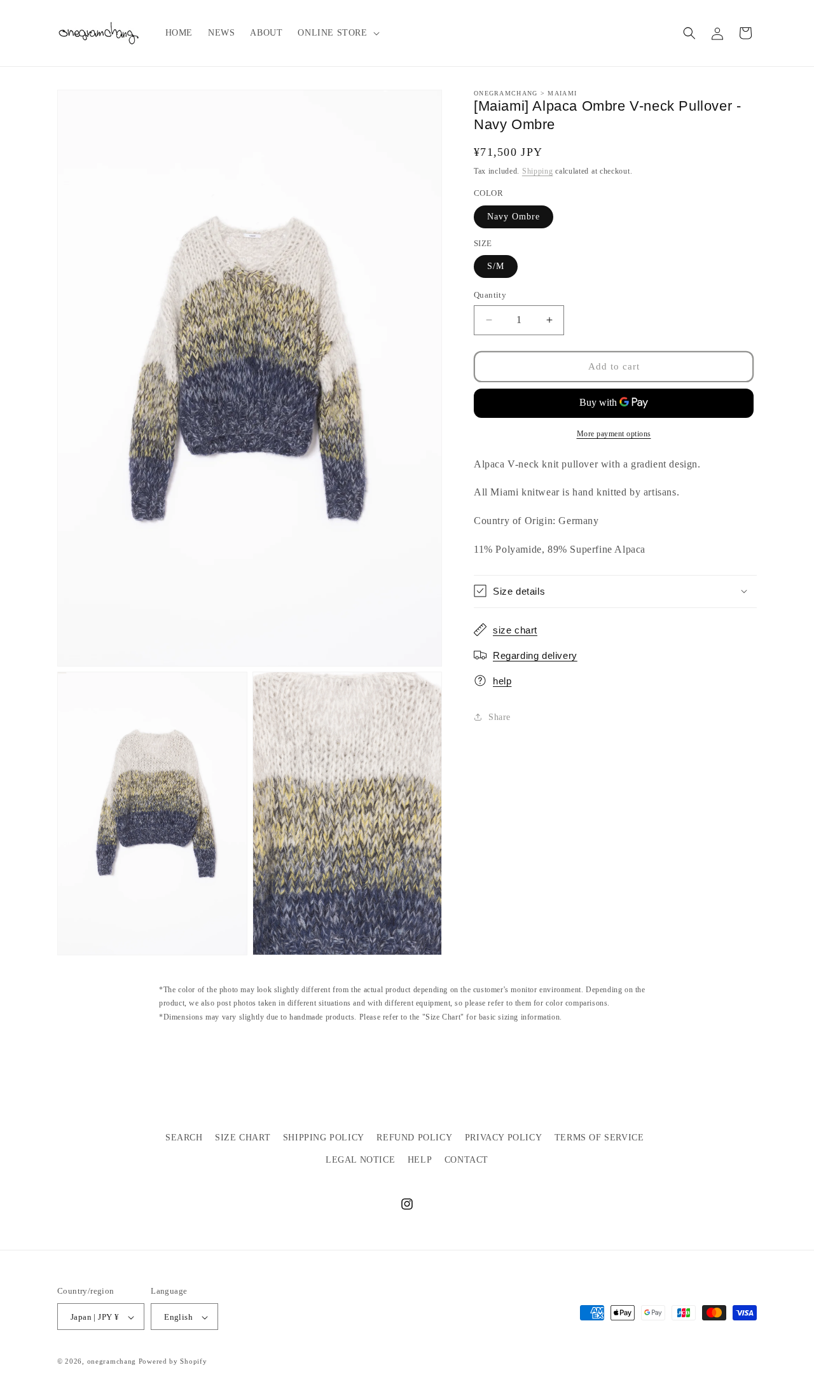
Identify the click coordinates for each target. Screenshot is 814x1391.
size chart (515, 630)
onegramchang (111, 1362)
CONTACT (466, 1160)
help (502, 680)
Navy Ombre (513, 216)
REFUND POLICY (414, 1137)
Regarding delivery (535, 655)
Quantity (490, 295)
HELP (420, 1160)
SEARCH (184, 1137)
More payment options (614, 433)
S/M (495, 266)
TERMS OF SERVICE (599, 1137)
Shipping (537, 170)
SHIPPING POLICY (323, 1137)
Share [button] (499, 717)
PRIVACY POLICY (503, 1137)
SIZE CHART (242, 1137)
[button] (337, 33)
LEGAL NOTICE (360, 1160)
